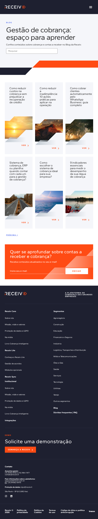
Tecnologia (58, 382)
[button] (90, 7)
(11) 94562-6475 (14, 482)
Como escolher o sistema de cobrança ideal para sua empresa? (49, 169)
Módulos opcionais (13, 370)
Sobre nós (9, 318)
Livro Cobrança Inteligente (16, 344)
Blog (55, 408)
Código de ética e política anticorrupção (73, 511)
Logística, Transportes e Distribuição (69, 350)
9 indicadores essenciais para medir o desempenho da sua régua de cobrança (78, 169)
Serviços (57, 375)
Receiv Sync (10, 376)
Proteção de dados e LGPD (17, 331)
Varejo (56, 395)
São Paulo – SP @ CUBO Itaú (16, 491)
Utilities (56, 388)
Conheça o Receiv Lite (14, 357)
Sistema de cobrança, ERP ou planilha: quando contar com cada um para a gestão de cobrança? (18, 171)
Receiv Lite (10, 350)
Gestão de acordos (13, 363)
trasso (92, 511)
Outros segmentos (61, 401)
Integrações (10, 420)
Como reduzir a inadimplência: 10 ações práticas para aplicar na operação (49, 97)
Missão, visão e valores (15, 324)
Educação (57, 331)
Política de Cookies (39, 511)
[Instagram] (6, 496)
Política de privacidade (22, 511)
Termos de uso (52, 511)
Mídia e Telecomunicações (65, 356)
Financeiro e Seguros (62, 337)
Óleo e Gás (58, 363)
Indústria (57, 344)
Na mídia (9, 337)
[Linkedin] (11, 496)
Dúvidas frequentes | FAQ (65, 412)
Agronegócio (59, 318)
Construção (58, 324)
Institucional (10, 381)
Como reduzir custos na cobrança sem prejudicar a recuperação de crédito (18, 95)
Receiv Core (10, 311)
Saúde (56, 369)
